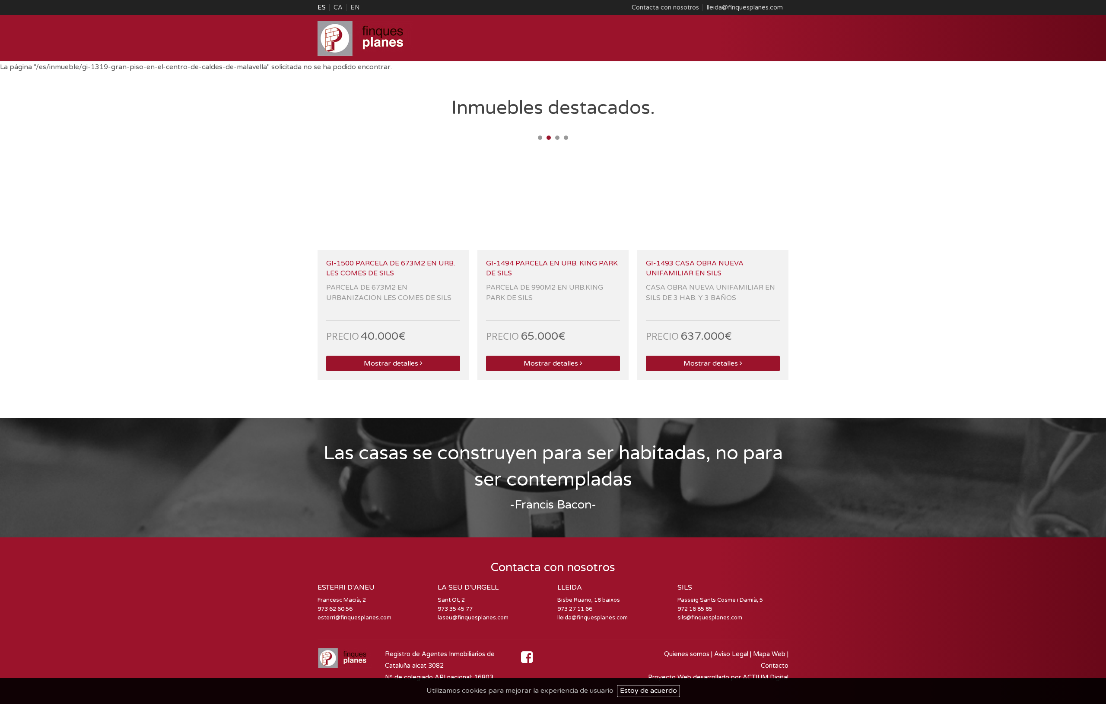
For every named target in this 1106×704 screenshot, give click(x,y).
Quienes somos (686, 654)
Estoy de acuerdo (648, 690)
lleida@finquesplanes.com (745, 7)
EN (354, 7)
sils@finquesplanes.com (709, 617)
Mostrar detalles (391, 363)
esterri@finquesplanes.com (354, 617)
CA (338, 7)
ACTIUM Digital (765, 677)
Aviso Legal (731, 654)
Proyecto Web (670, 677)
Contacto (774, 665)
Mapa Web (769, 654)
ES (322, 7)
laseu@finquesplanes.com (473, 617)
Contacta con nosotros (665, 7)
